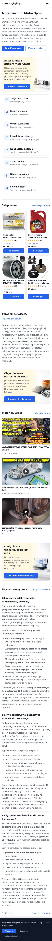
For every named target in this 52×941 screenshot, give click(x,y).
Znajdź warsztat (13, 48)
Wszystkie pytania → (41, 589)
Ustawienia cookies (12, 936)
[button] (26, 431)
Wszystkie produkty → (41, 205)
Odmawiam (24, 931)
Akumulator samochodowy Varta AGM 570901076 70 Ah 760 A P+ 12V (12, 238)
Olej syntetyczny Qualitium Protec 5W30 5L (38, 237)
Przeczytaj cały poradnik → (13, 319)
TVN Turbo (6, 534)
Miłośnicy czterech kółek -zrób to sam (16, 493)
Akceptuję (9, 931)
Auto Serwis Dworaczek (11, 453)
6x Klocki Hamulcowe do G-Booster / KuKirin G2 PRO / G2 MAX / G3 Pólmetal (37, 284)
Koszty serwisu (35, 48)
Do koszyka (14, 251)
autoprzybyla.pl (11, 3)
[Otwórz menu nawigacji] (47, 3)
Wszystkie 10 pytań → (41, 913)
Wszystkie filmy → (42, 413)
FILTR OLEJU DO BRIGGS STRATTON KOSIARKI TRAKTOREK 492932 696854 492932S (13, 284)
